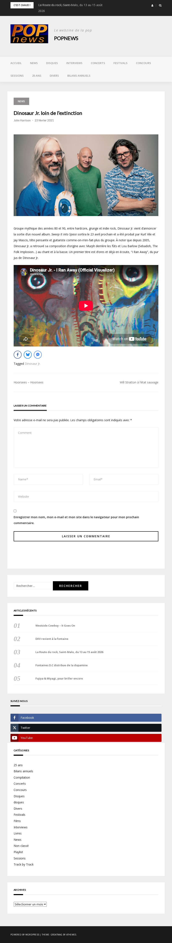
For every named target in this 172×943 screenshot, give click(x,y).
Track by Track (24, 864)
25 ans (36, 75)
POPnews (66, 38)
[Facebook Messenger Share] (38, 355)
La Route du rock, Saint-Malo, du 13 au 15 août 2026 (69, 652)
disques (19, 802)
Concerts (98, 63)
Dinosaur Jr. (32, 364)
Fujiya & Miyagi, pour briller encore (59, 678)
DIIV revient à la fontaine (51, 639)
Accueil (16, 63)
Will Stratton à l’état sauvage (139, 382)
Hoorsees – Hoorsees (28, 382)
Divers (54, 75)
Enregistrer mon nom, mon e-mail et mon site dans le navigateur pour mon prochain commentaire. (76, 520)
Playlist (18, 852)
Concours (143, 63)
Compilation (22, 777)
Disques (52, 63)
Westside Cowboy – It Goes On (55, 625)
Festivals (120, 63)
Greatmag (57, 934)
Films (17, 821)
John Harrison (22, 120)
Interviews (74, 63)
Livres (18, 833)
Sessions (17, 75)
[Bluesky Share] (28, 355)
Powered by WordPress (24, 934)
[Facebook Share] (18, 355)
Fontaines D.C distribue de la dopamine (61, 665)
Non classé (21, 846)
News (34, 63)
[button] (152, 5)
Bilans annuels (78, 75)
